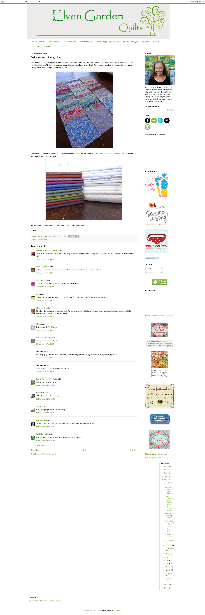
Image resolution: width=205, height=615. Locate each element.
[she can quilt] (159, 448)
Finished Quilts (86, 41)
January (168, 578)
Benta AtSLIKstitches (44, 337)
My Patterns (54, 41)
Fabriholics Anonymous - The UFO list (169, 490)
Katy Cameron (41, 420)
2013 (166, 479)
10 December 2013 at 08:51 (45, 426)
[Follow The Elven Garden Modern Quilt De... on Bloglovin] (152, 259)
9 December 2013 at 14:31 (45, 259)
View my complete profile (153, 458)
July (167, 557)
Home (84, 450)
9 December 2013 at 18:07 (45, 330)
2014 (166, 476)
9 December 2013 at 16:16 (45, 300)
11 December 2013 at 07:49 (45, 440)
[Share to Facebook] (76, 236)
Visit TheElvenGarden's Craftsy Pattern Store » (159, 316)
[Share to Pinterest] (78, 236)
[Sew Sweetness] (159, 425)
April (168, 567)
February (169, 573)
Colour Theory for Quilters (41, 46)
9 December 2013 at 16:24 (45, 316)
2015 (166, 473)
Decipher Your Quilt (131, 41)
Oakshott (44, 240)
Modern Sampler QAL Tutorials (107, 41)
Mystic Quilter (41, 280)
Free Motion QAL (70, 41)
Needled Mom (41, 392)
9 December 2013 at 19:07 (45, 358)
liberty (39, 240)
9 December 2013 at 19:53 (45, 371)
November (169, 540)
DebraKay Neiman (42, 266)
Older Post (133, 450)
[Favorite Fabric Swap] (159, 368)
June (167, 560)
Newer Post (35, 450)
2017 (166, 466)
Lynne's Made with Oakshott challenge (112, 153)
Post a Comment (39, 445)
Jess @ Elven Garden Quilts (157, 454)
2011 (166, 588)
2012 (166, 584)
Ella (37, 294)
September (169, 548)
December (169, 482)
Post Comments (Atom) (48, 454)
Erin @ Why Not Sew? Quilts (46, 379)
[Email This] (69, 236)
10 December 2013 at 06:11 (45, 413)
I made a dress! (168, 535)
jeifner (38, 324)
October (169, 545)
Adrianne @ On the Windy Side (47, 250)
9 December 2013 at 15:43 (45, 286)
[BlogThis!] (71, 236)
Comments (151, 273)
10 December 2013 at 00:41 (45, 385)
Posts (149, 268)
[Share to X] (74, 236)
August (168, 554)
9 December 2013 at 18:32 (45, 344)
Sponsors (145, 41)
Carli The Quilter (42, 434)
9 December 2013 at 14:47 (45, 273)
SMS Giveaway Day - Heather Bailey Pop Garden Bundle (169, 503)
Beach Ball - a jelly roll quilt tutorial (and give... (169, 526)
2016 (166, 470)
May (167, 563)
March (168, 570)
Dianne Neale (41, 308)
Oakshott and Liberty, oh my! (169, 515)
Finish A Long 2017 (38, 41)
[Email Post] (65, 236)
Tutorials (156, 41)
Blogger (118, 610)
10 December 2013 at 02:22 (45, 399)
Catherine (39, 406)
